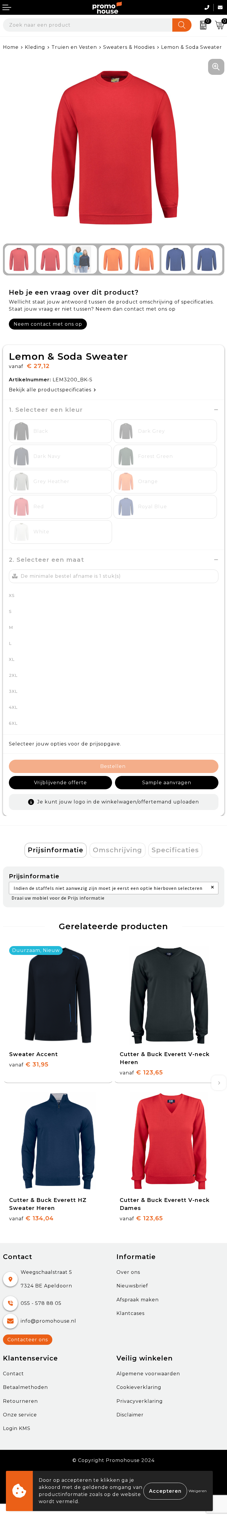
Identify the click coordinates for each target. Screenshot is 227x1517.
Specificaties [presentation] (175, 850)
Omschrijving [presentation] (117, 850)
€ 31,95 (28, 1064)
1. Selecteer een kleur (46, 409)
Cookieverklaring (138, 1387)
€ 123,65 (141, 1072)
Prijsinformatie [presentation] (55, 850)
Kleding (35, 47)
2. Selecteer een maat (46, 559)
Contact (13, 1373)
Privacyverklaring (139, 1401)
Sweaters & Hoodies (129, 47)
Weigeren (198, 1491)
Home (11, 47)
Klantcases (130, 1313)
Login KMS (16, 1428)
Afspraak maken (137, 1300)
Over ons (128, 1272)
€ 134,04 (31, 1218)
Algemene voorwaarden (148, 1373)
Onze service (20, 1415)
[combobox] (88, 25)
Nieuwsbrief (132, 1286)
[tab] (56, 850)
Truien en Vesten (74, 47)
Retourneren (20, 1401)
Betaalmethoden (25, 1387)
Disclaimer (130, 1415)
